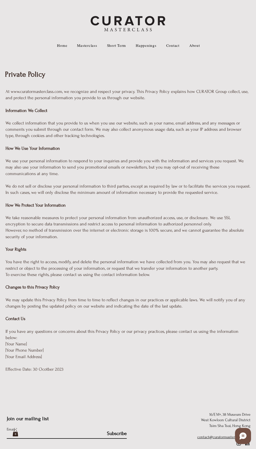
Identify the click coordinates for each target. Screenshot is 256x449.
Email (11, 429)
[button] (15, 432)
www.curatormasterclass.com (36, 91)
